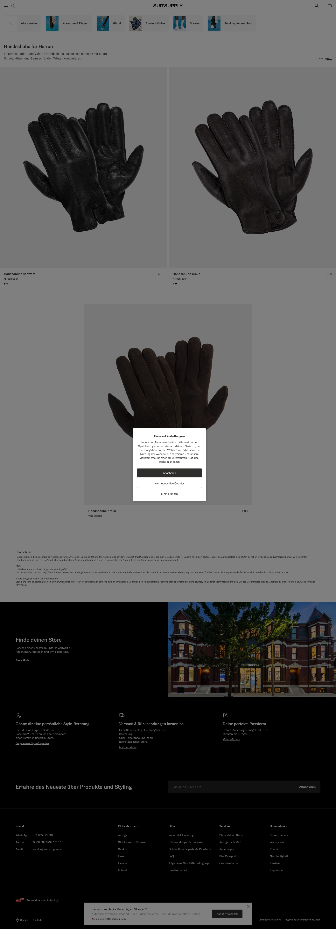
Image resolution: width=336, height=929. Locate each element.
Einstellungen (169, 493)
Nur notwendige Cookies (169, 483)
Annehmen (169, 473)
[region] (169, 464)
